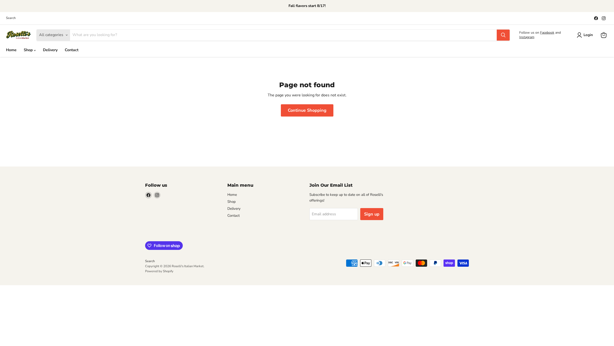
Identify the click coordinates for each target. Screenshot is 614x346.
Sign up (371, 214)
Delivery (50, 50)
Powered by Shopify (159, 271)
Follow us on (529, 32)
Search (11, 18)
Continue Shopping (307, 110)
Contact (71, 50)
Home (11, 50)
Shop (29, 50)
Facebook (547, 32)
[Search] (503, 35)
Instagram (526, 37)
